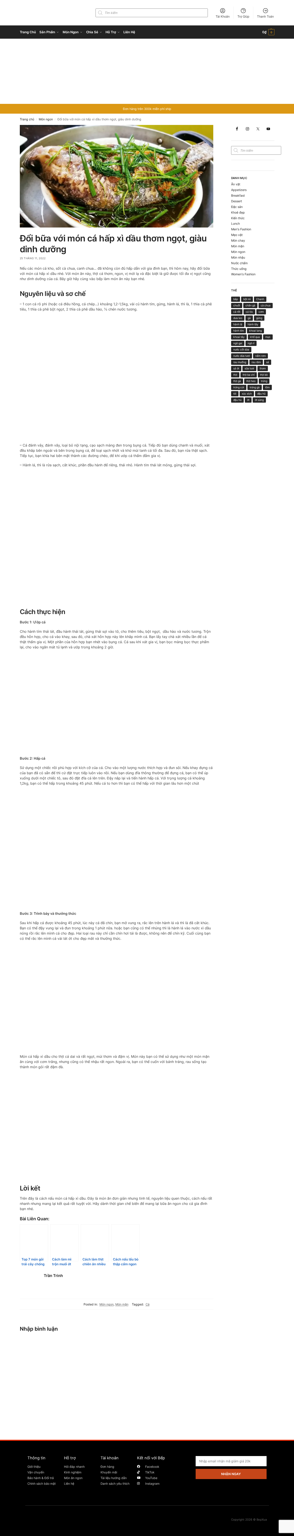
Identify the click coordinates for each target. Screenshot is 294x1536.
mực (267, 337)
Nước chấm (239, 263)
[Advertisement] (147, 71)
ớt (248, 400)
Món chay (238, 240)
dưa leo (237, 318)
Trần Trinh (53, 1275)
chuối (236, 305)
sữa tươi (249, 368)
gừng (259, 318)
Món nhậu (238, 257)
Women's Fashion (243, 274)
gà (249, 318)
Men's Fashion (241, 229)
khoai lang (255, 330)
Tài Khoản (223, 16)
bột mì (247, 299)
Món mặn (121, 1304)
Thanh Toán (265, 16)
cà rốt (236, 311)
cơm (261, 311)
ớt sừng (259, 400)
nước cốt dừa (241, 349)
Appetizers (239, 190)
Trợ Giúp (243, 16)
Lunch (235, 223)
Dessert (236, 201)
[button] (268, 32)
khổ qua (255, 337)
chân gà (250, 305)
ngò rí (251, 343)
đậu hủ (237, 400)
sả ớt (236, 368)
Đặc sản (237, 207)
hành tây (253, 324)
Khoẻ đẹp (238, 212)
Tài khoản (110, 1458)
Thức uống (239, 269)
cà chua (265, 305)
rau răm (256, 362)
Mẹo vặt (237, 235)
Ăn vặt (235, 184)
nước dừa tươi (241, 355)
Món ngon (46, 119)
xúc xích (247, 393)
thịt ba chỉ (249, 374)
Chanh (260, 299)
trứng (264, 381)
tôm (267, 387)
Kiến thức (238, 218)
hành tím (238, 330)
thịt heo (250, 381)
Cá (148, 1304)
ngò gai (237, 343)
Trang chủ (27, 119)
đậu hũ (261, 393)
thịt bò (264, 374)
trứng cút (238, 387)
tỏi (234, 393)
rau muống (239, 362)
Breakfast (238, 195)
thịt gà (237, 381)
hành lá (237, 324)
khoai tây (239, 337)
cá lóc (249, 311)
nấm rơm (260, 355)
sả (267, 362)
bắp (235, 299)
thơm (263, 368)
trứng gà (255, 387)
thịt (235, 374)
